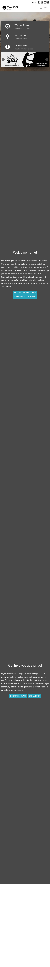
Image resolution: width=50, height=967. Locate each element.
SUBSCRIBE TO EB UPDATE (25, 297)
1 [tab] (23, 68)
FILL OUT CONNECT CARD (25, 293)
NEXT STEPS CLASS (18, 696)
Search (34, 2)
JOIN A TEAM (34, 696)
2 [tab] (27, 68)
